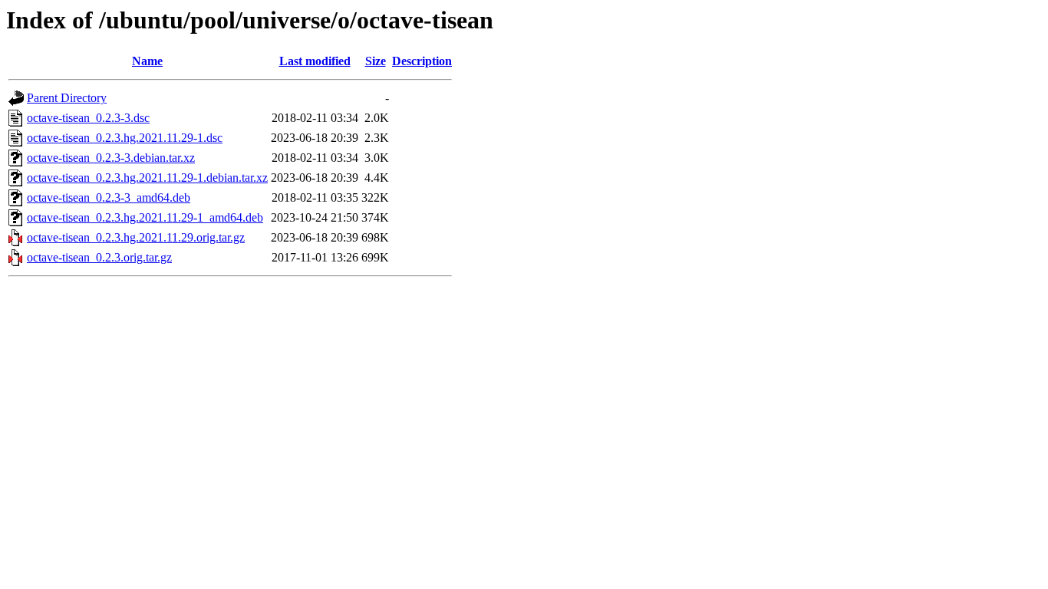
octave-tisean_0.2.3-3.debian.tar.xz (111, 157)
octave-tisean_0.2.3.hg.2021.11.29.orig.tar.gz (136, 237)
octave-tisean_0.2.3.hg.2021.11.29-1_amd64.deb (145, 217)
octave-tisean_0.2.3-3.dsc (88, 117)
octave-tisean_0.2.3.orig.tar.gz (99, 257)
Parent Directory (67, 97)
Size (375, 60)
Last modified (315, 60)
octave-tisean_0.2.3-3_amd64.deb (108, 197)
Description (422, 60)
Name (147, 60)
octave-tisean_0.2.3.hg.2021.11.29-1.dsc (124, 137)
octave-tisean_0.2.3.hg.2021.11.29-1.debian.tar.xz (147, 177)
